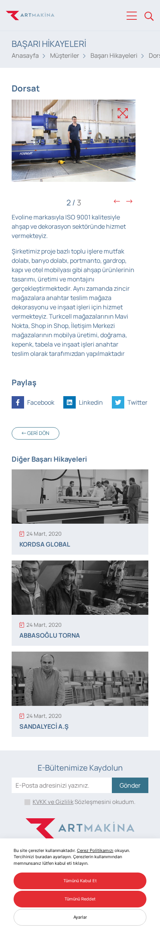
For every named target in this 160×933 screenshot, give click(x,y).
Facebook (40, 402)
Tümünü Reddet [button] (80, 899)
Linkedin (90, 402)
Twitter (137, 402)
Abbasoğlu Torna (49, 635)
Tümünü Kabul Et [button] (80, 880)
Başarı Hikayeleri (113, 55)
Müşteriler (64, 55)
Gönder (130, 785)
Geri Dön (37, 432)
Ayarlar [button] (80, 917)
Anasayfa (25, 55)
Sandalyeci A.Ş (44, 726)
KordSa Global (44, 544)
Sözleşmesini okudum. (84, 802)
